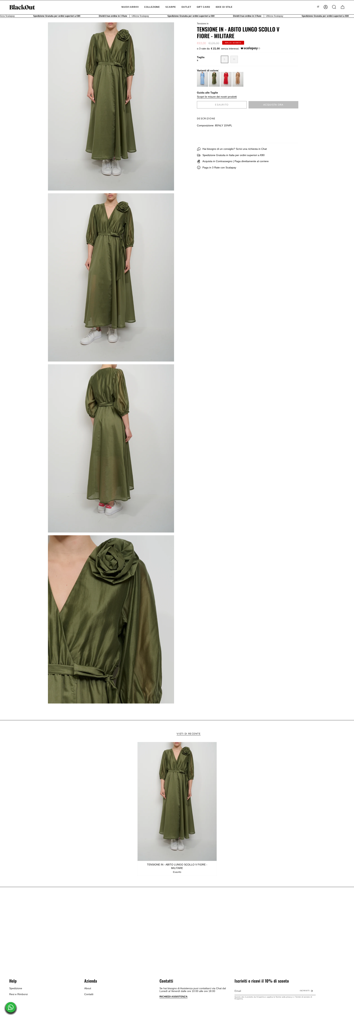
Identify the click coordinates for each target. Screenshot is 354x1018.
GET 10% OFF (177, 522)
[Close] (227, 485)
